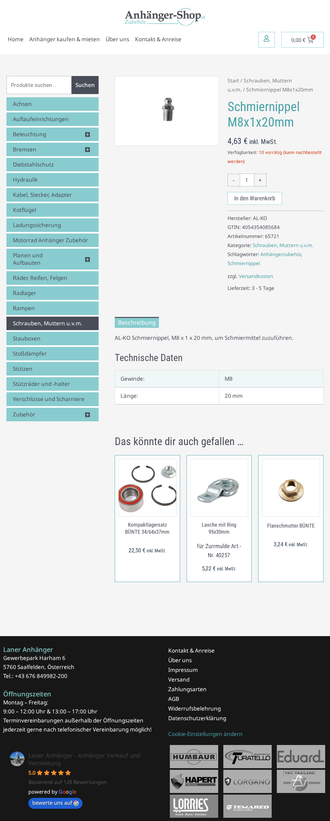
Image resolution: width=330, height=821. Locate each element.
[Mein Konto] (266, 38)
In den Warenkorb (254, 198)
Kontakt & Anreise (158, 39)
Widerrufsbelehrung (194, 708)
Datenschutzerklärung (197, 718)
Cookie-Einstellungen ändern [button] (205, 734)
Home (16, 39)
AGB (173, 698)
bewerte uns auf (52, 802)
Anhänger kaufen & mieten (64, 39)
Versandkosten (256, 276)
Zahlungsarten (187, 689)
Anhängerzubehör (280, 254)
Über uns (117, 39)
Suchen (85, 85)
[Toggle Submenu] (87, 134)
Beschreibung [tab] (137, 322)
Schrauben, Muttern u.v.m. (283, 245)
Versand (178, 679)
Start (233, 80)
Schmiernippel (244, 263)
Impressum (183, 669)
